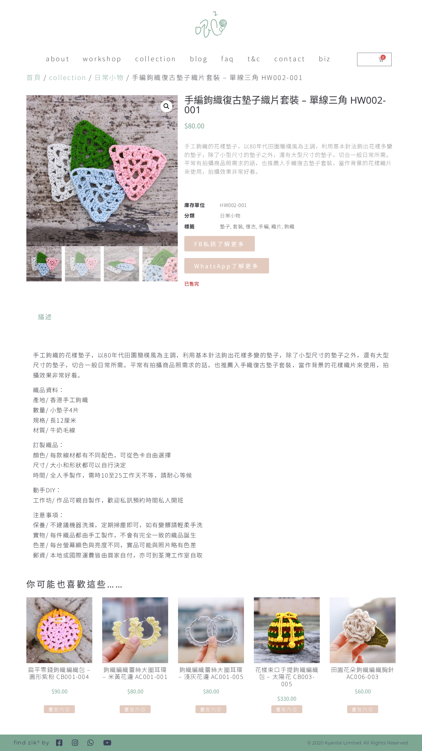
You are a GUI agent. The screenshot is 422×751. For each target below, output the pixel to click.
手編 (263, 226)
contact (290, 58)
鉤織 (289, 226)
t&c (254, 58)
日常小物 (109, 77)
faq (227, 58)
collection (156, 58)
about (58, 58)
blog (199, 58)
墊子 (225, 226)
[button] (166, 106)
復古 (251, 226)
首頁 (33, 77)
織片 (276, 226)
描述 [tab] (45, 316)
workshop (102, 58)
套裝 (238, 226)
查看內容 (59, 709)
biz (325, 58)
